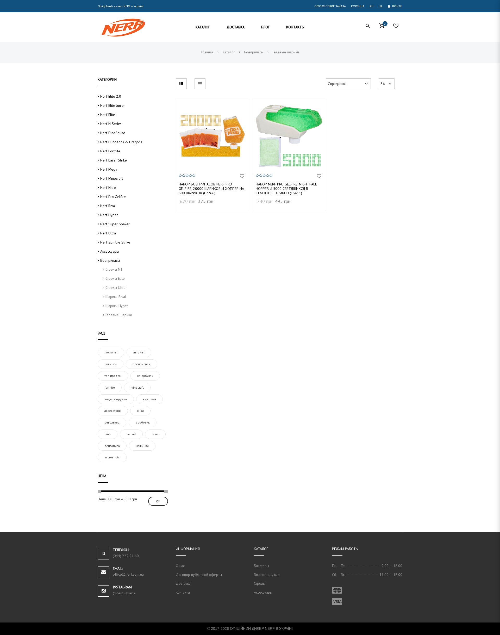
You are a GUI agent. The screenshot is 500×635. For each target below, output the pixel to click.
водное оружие (115, 399)
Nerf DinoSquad (112, 132)
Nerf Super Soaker (115, 224)
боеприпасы (142, 364)
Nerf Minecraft (111, 178)
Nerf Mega (108, 169)
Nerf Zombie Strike (115, 242)
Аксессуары (109, 251)
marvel (131, 434)
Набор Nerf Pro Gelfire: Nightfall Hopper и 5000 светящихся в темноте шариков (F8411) (286, 188)
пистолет (110, 352)
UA (381, 6)
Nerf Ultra (108, 233)
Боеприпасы (110, 260)
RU (371, 6)
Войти (396, 6)
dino (107, 434)
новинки (110, 364)
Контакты (183, 592)
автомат (139, 352)
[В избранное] (242, 176)
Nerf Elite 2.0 (110, 96)
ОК (158, 501)
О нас (180, 565)
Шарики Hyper (116, 305)
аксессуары (112, 411)
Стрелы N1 (113, 269)
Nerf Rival (108, 205)
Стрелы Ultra (115, 287)
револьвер (112, 422)
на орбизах (145, 376)
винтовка (149, 399)
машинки (142, 446)
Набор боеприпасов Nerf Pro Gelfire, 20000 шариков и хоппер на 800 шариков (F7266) (211, 188)
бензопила (112, 446)
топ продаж (112, 376)
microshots (112, 457)
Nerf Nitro (108, 187)
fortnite (109, 387)
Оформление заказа (330, 6)
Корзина (357, 6)
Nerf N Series (111, 123)
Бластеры (261, 565)
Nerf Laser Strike (113, 160)
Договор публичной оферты (199, 574)
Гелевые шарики (118, 315)
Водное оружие (267, 574)
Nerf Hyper (109, 215)
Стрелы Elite (115, 278)
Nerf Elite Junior (112, 105)
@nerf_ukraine (124, 593)
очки (140, 411)
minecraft (137, 387)
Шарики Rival (115, 296)
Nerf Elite (107, 114)
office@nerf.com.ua (128, 574)
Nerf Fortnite (110, 151)
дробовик (142, 422)
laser (155, 434)
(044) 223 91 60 (126, 555)
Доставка (183, 583)
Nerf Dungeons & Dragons (121, 142)
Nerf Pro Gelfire (113, 196)
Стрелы (259, 583)
